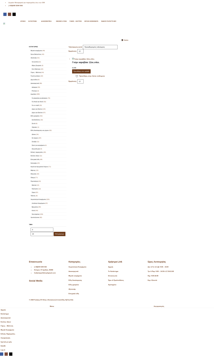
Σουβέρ (34, 141)
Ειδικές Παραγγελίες (108, 21)
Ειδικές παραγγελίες (37, 152)
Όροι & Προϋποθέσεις (116, 280)
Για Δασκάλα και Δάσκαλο (39, 98)
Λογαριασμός (5, 338)
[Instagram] (9, 14)
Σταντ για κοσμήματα (38, 145)
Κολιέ (33, 210)
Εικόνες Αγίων (61, 21)
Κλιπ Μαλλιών (36, 69)
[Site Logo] (10, 27)
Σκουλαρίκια (35, 214)
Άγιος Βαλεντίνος (36, 54)
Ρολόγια (34, 91)
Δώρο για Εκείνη (37, 109)
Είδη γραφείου (35, 116)
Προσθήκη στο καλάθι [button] (81, 71)
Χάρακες (34, 127)
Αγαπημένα (112, 285)
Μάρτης (33, 170)
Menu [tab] (52, 306)
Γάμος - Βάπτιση (36, 72)
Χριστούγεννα (35, 217)
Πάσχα (33, 177)
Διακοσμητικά (46, 21)
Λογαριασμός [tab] (159, 306)
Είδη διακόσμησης (75, 280)
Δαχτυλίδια (34, 79)
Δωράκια (33, 94)
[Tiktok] (14, 14)
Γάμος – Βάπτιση (75, 21)
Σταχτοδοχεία (36, 149)
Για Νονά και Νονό (37, 101)
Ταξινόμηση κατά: (75, 47)
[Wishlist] (121, 27)
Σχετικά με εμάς (6, 342)
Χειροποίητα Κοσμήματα (38, 199)
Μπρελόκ (33, 174)
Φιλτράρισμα (59, 234)
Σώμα (33, 192)
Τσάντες (33, 196)
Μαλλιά (34, 185)
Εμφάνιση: (73, 51)
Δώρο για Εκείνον (37, 112)
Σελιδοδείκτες (36, 120)
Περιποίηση (34, 181)
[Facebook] (5, 14)
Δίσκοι (34, 134)
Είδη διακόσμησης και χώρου (40, 130)
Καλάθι (3, 346)
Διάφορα (34, 87)
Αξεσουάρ (34, 58)
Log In (3, 350)
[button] (121, 20)
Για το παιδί (35, 105)
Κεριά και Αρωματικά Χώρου (39, 166)
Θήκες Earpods (36, 65)
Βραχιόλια (35, 207)
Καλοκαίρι (34, 163)
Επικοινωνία (112, 276)
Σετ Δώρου (35, 138)
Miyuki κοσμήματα (36, 50)
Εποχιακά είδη (35, 159)
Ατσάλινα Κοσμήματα (38, 203)
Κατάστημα (32, 21)
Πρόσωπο (35, 189)
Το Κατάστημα (113, 271)
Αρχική (23, 21)
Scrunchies (35, 62)
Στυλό (33, 123)
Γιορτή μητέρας (35, 76)
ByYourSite (69, 300)
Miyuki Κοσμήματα (91, 21)
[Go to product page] (90, 59)
